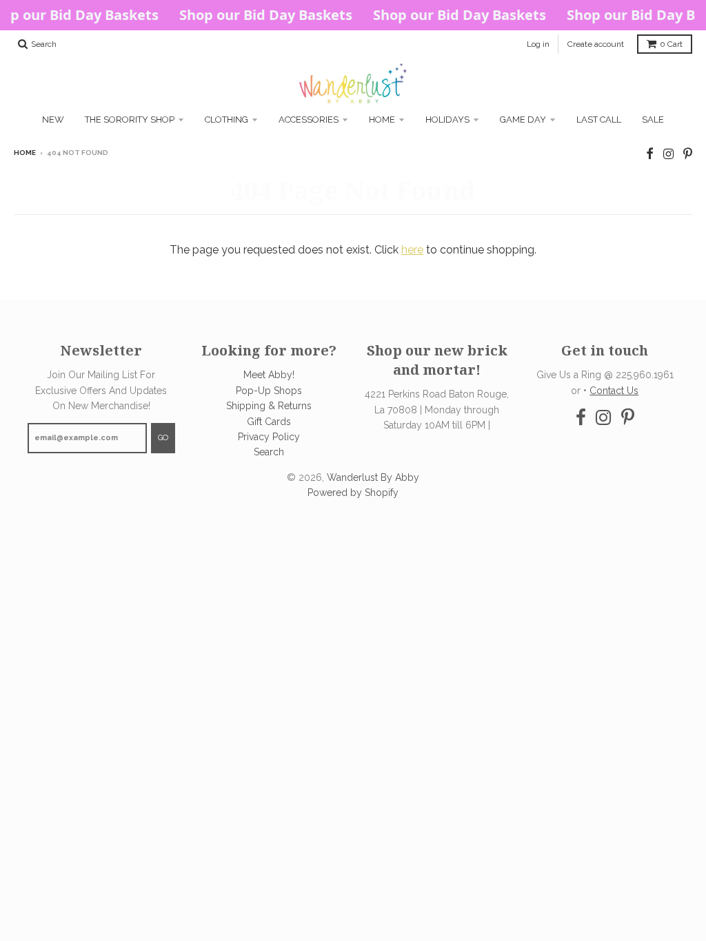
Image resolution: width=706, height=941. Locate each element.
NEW (53, 119)
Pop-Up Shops (269, 390)
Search (269, 451)
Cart (671, 44)
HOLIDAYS (447, 119)
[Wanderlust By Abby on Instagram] (668, 154)
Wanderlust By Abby (373, 477)
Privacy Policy (269, 436)
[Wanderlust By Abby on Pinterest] (687, 154)
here (412, 249)
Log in (538, 44)
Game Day (523, 119)
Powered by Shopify (353, 492)
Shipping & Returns (269, 405)
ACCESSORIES (309, 119)
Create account (595, 44)
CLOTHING (226, 119)
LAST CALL (598, 119)
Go (163, 437)
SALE (653, 119)
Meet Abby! (268, 374)
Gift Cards (269, 421)
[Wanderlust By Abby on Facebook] (650, 154)
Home (382, 119)
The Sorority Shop (129, 119)
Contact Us (613, 390)
